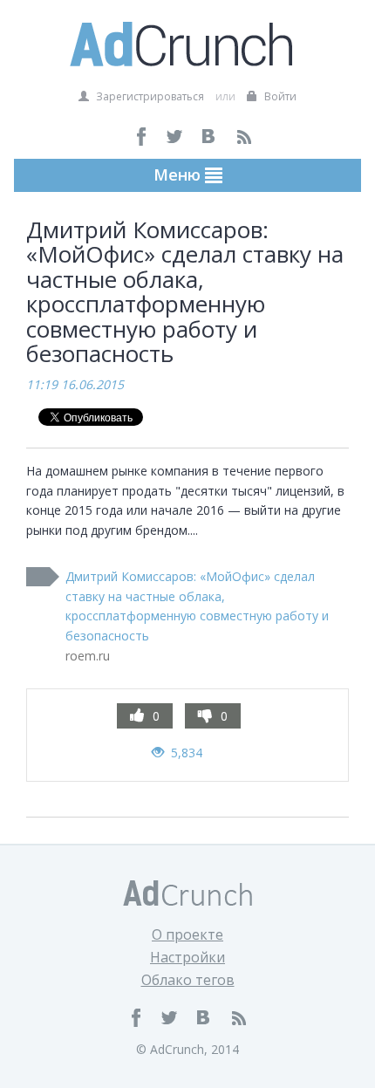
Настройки (187, 957)
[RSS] (244, 136)
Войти (279, 96)
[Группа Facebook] (142, 136)
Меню (179, 174)
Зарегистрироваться (148, 96)
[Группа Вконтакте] (210, 136)
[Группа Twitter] (176, 136)
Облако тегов (188, 979)
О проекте (187, 934)
